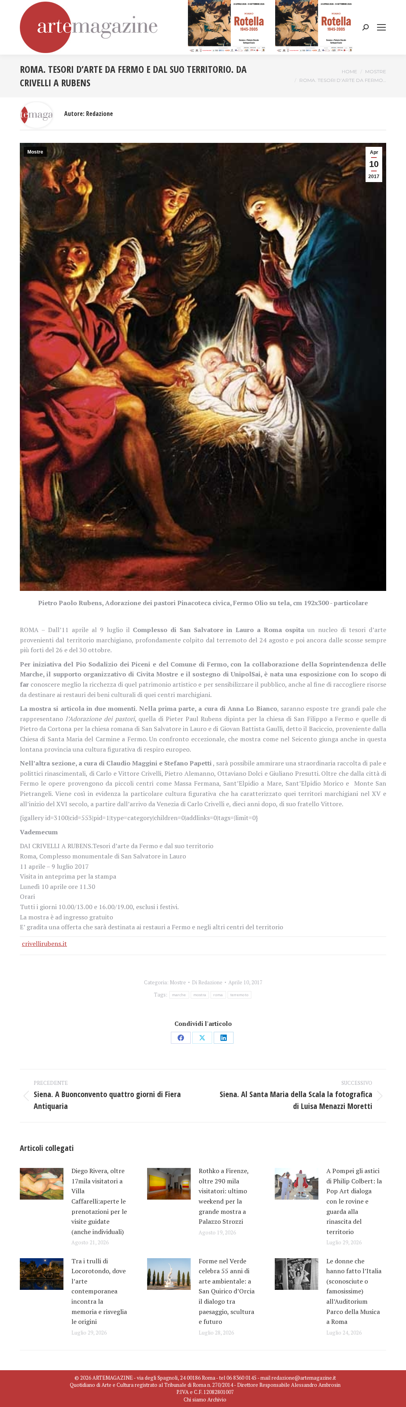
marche (179, 995)
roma (218, 995)
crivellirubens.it (44, 943)
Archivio (216, 1399)
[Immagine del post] (41, 1184)
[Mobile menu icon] (381, 27)
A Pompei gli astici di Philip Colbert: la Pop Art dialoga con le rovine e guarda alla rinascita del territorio (354, 1201)
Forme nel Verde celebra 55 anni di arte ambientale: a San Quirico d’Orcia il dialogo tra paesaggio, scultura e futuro (227, 1291)
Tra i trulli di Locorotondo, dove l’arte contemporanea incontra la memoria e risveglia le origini (99, 1291)
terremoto (239, 995)
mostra (200, 995)
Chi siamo (195, 1399)
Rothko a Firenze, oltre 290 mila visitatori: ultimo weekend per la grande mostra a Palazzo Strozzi (224, 1196)
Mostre (35, 152)
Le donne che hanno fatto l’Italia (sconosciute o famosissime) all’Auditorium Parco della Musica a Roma (353, 1291)
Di (207, 982)
